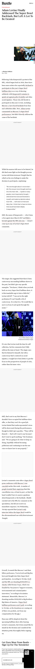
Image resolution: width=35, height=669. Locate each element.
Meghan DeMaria (7, 71)
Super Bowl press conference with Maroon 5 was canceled (17, 483)
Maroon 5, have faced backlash (13, 106)
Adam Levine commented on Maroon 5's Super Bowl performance (16, 111)
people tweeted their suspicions (13, 489)
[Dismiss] (32, 651)
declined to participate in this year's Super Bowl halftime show (17, 88)
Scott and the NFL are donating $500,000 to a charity (16, 582)
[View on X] (17, 464)
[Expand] (25, 651)
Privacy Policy (10, 664)
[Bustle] (7, 3)
